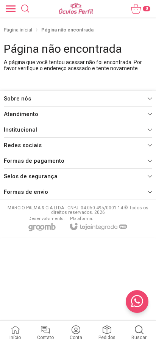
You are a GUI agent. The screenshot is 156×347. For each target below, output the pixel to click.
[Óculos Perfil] (76, 8)
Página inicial (18, 30)
